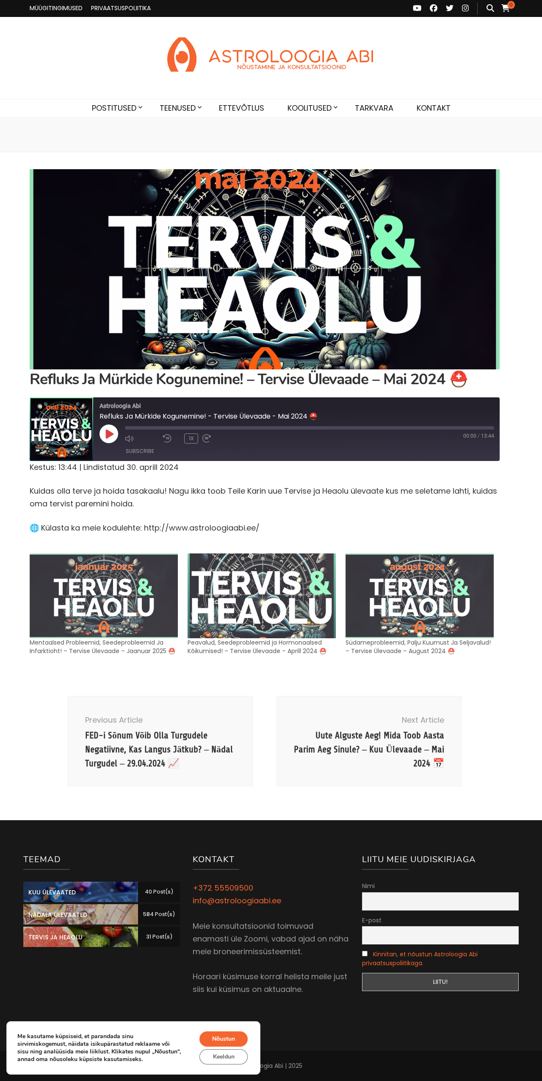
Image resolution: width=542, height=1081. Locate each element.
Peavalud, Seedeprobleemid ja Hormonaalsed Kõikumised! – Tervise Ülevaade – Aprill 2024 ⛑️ (257, 646)
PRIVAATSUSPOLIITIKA (121, 8)
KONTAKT (434, 108)
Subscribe (140, 451)
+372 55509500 (223, 888)
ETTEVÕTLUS (241, 108)
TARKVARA (374, 108)
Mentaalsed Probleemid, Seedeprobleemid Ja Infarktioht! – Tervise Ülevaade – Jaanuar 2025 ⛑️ (102, 646)
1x (191, 438)
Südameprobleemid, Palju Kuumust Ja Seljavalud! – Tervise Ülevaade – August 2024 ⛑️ (418, 646)
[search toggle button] (490, 8)
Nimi (368, 886)
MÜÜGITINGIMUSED (56, 8)
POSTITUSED (114, 108)
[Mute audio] (142, 438)
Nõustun (223, 1039)
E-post (372, 920)
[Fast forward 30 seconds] (219, 438)
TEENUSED (178, 108)
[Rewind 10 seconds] (171, 438)
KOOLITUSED (310, 108)
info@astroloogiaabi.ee (237, 900)
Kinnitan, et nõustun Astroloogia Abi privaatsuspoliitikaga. (420, 958)
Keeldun (224, 1057)
